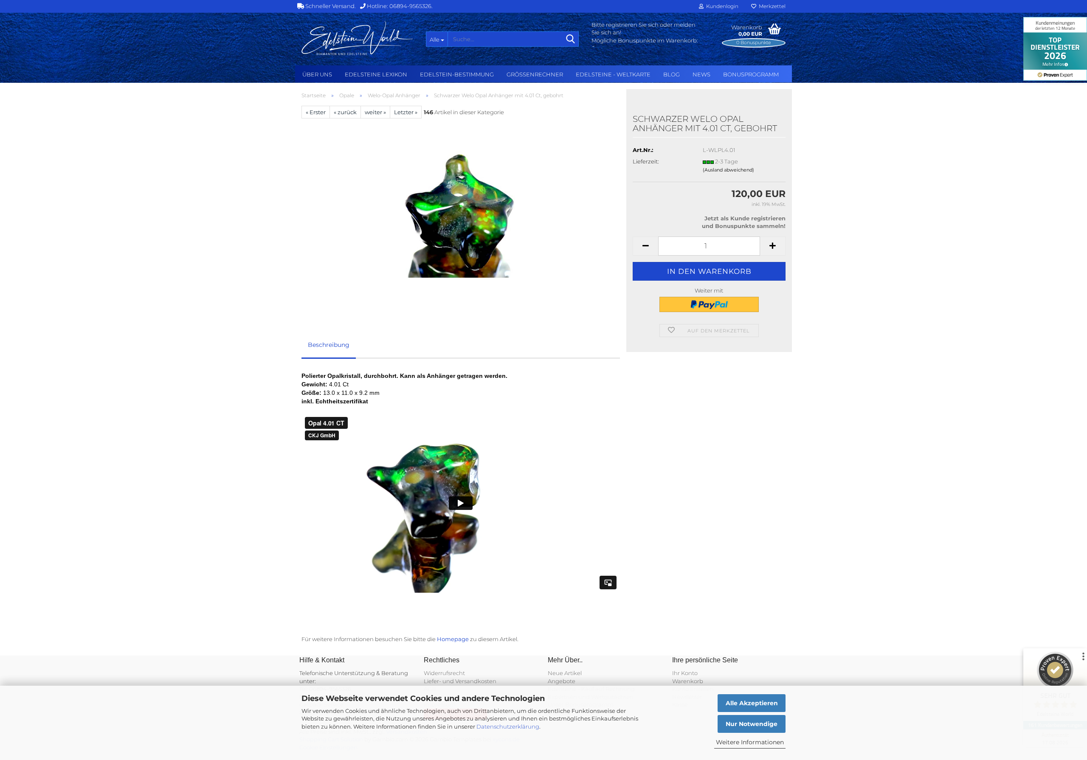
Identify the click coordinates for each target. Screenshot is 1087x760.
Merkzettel (771, 6)
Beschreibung (328, 345)
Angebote (561, 681)
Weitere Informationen (750, 742)
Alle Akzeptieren (752, 703)
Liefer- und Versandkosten (460, 681)
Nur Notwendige (751, 724)
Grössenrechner (535, 74)
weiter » (375, 112)
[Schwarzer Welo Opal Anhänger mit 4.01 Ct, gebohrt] (460, 213)
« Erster (316, 112)
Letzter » (405, 112)
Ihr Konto (685, 673)
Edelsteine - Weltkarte (613, 74)
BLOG (671, 74)
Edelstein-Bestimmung (457, 74)
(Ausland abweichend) (728, 170)
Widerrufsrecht (444, 673)
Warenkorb (687, 681)
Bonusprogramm (751, 74)
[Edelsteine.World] (357, 38)
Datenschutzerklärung (507, 726)
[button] (645, 246)
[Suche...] (571, 39)
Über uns (317, 74)
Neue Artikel (565, 673)
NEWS (701, 74)
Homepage (453, 639)
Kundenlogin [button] (721, 6)
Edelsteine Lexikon (376, 74)
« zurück (345, 112)
